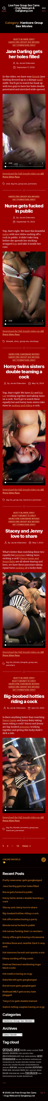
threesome (9, 1058)
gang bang (16, 1070)
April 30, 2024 (37, 708)
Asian (22, 1056)
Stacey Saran (10, 720)
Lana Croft (32, 1070)
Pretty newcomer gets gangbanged (22, 880)
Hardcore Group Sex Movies (24, 42)
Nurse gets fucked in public (24, 208)
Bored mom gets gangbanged (19, 985)
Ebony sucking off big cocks (18, 958)
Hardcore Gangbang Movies (24, 354)
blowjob (9, 341)
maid (39, 79)
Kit (32, 392)
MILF (27, 1070)
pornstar (28, 1067)
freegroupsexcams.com (9, 1076)
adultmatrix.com (28, 1076)
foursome (18, 1062)
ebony (31, 1053)
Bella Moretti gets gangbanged (20, 979)
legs (15, 243)
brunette (24, 827)
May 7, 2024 (37, 542)
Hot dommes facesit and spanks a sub (23, 952)
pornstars (32, 184)
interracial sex (14, 1073)
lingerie (22, 1073)
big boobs (19, 1076)
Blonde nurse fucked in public (19, 925)
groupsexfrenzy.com (9, 1062)
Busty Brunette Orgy (24, 516)
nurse (6, 234)
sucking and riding (22, 405)
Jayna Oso (21, 1067)
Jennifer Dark (7, 1064)
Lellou (20, 1053)
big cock (21, 1064)
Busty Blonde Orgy (24, 39)
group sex (22, 184)
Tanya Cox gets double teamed (20, 1001)
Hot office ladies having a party (20, 919)
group (39, 1073)
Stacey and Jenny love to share (24, 533)
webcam (38, 1070)
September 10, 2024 (26, 222)
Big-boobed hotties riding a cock (24, 698)
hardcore (27, 500)
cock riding (26, 1053)
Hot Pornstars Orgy (24, 45)
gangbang (32, 1062)
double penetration (30, 1056)
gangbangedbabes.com (32, 1064)
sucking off (21, 568)
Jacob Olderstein (27, 63)
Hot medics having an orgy (17, 973)
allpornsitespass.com (11, 1056)
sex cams (19, 1059)
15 (18, 846)
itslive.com (6, 1067)
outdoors (28, 1050)
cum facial (35, 1050)
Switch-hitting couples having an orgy (24, 1007)
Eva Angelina (26, 1059)
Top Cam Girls (4, 1082)
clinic (16, 341)
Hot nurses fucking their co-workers (22, 931)
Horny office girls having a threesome (23, 937)
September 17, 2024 (26, 67)
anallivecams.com (36, 1059)
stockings (34, 341)
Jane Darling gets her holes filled (24, 54)
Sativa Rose (24, 1062)
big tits (14, 184)
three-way (7, 1070)
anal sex (13, 1067)
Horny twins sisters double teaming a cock (24, 372)
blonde (36, 76)
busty (22, 1070)
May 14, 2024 (38, 383)
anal (8, 184)
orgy (39, 1055)
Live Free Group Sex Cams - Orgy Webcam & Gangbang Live (24, 8)
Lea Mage (15, 1064)
